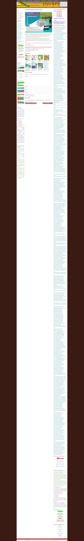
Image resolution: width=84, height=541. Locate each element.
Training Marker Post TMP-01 (58, 403)
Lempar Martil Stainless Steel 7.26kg (59, 299)
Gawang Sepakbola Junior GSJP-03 (59, 157)
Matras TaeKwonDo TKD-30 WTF (59, 430)
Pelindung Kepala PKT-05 (58, 149)
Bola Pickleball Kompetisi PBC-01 (59, 59)
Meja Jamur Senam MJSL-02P (58, 36)
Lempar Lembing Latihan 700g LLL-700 (60, 236)
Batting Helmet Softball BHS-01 (59, 367)
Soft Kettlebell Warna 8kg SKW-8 (59, 152)
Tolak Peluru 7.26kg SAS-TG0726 (59, 137)
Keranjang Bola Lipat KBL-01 (58, 298)
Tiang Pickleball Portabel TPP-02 (59, 47)
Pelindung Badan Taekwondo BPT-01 (59, 447)
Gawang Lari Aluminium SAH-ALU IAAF (60, 238)
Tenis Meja (19, 41)
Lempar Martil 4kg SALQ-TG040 (59, 141)
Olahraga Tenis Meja (56, 7)
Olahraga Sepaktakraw (42, 7)
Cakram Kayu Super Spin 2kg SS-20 (59, 168)
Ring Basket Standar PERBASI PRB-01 (60, 452)
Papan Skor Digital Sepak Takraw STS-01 (60, 392)
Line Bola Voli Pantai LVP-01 (58, 322)
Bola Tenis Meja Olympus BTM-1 (59, 365)
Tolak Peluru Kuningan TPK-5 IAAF (59, 385)
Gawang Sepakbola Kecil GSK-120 (59, 351)
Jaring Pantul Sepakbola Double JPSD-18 (60, 229)
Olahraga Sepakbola (30, 7)
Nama (26, 86)
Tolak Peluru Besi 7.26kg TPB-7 (59, 419)
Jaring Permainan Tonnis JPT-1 (33, 9)
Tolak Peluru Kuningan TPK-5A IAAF (59, 292)
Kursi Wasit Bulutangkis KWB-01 (59, 126)
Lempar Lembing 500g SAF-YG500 (59, 135)
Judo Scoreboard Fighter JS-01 (58, 454)
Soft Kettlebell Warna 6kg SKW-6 (59, 153)
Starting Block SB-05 (57, 340)
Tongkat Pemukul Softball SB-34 (59, 368)
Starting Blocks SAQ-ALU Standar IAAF (60, 239)
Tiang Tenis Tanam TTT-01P (58, 309)
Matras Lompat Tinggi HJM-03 (58, 384)
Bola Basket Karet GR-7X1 (58, 118)
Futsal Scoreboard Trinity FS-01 (58, 453)
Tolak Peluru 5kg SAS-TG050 (58, 136)
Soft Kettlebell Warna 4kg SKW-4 (59, 154)
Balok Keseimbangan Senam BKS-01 (59, 345)
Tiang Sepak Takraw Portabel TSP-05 (59, 124)
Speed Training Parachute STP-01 (59, 335)
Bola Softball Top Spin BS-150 (58, 370)
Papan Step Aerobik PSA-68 (58, 193)
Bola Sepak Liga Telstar (57, 214)
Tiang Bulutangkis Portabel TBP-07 (59, 178)
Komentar (27, 76)
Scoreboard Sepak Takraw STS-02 (59, 393)
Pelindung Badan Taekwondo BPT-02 (59, 210)
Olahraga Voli (61, 7)
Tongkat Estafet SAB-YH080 (58, 256)
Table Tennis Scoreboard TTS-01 (59, 413)
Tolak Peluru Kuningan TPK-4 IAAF (59, 443)
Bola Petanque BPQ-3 (57, 73)
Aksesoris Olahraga (23, 0)
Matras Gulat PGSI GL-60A (58, 412)
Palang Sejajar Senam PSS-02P (58, 297)
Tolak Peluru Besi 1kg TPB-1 (58, 230)
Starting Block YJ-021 (57, 101)
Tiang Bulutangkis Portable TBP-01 (59, 29)
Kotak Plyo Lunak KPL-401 (58, 66)
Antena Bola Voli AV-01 (57, 324)
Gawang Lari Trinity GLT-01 (58, 197)
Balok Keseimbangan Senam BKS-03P (59, 65)
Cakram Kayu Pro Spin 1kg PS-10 (59, 436)
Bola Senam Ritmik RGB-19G (58, 97)
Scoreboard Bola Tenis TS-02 (58, 222)
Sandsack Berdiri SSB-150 (58, 361)
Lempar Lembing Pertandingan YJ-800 (60, 248)
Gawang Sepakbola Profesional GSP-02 (60, 119)
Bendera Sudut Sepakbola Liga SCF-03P (60, 262)
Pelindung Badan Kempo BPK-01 (59, 279)
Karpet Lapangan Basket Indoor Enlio (59, 380)
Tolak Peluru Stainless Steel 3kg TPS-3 (60, 396)
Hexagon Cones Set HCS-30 (58, 266)
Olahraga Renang (19, 7)
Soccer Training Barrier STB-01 (58, 343)
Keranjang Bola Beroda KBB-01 (59, 315)
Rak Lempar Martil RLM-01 (58, 310)
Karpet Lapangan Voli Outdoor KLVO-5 (60, 272)
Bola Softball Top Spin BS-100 (58, 371)
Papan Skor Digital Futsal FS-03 (58, 444)
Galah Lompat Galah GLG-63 (58, 75)
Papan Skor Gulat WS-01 (57, 386)
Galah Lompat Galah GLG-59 (58, 76)
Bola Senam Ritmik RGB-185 (58, 194)
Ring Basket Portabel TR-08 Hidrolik (59, 91)
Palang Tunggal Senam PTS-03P (58, 293)
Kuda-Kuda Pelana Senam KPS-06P (59, 192)
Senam (18, 35)
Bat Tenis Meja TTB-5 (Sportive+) (59, 280)
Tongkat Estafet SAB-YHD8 (58, 142)
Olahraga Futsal (56, 0)
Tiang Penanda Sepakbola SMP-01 (59, 402)
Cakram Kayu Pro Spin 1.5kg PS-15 (59, 437)
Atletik (18, 24)
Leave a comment (40, 11)
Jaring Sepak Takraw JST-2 (58, 226)
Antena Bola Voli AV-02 (57, 395)
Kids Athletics (19, 32)
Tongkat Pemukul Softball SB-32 (59, 369)
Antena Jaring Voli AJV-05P (58, 49)
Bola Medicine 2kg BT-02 (58, 45)
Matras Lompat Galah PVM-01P (58, 38)
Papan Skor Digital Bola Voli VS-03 (59, 435)
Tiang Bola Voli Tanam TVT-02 (58, 317)
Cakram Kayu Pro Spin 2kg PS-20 (59, 438)
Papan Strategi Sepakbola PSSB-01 (59, 333)
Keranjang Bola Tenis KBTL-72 (58, 96)
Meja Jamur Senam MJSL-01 (58, 114)
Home (18, 0)
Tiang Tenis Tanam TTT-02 (58, 93)
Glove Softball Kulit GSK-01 (58, 219)
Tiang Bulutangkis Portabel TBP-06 (59, 183)
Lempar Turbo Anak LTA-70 (58, 62)
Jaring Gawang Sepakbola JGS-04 (59, 446)
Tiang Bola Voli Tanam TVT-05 (58, 99)
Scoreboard (19, 34)
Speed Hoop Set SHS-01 (57, 339)
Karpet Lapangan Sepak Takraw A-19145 (60, 378)
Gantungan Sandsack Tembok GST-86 (59, 186)
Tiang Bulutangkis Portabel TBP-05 (59, 258)
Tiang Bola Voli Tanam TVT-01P (59, 318)
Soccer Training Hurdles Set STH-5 (59, 358)
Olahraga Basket (43, 0)
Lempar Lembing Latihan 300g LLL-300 (60, 32)
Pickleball (18, 33)
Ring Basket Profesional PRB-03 (31, 103)
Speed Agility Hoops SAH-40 (58, 253)
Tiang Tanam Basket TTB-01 (58, 406)
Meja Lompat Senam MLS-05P (58, 31)
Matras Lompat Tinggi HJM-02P (59, 37)
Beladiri (18, 27)
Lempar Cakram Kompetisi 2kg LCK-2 (60, 249)
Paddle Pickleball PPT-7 (57, 57)
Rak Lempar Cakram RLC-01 (58, 314)
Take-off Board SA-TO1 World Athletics (60, 212)
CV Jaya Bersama (34, 11)
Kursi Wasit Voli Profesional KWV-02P (60, 79)
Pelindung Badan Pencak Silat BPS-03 (59, 131)
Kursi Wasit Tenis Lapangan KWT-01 (59, 448)
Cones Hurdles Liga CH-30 (58, 357)
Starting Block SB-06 (57, 188)
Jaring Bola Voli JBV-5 (57, 189)
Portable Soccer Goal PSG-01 (58, 336)
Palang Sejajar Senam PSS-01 (58, 348)
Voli (18, 42)
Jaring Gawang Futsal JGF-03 (58, 341)
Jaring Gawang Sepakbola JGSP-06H (59, 185)
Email (26, 89)
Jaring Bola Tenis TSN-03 (58, 88)
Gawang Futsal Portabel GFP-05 (58, 184)
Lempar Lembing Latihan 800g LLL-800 (60, 237)
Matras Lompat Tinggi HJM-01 (58, 427)
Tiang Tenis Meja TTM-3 (57, 180)
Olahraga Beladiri (49, 0)
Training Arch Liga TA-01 (58, 353)
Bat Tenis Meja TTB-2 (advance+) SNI (59, 282)
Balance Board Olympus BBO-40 (59, 150)
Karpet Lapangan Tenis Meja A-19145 (59, 377)
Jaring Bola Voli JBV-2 (57, 223)
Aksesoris (18, 23)
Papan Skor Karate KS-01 (57, 414)
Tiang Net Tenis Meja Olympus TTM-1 (60, 342)
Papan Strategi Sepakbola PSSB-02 (59, 261)
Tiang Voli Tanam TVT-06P (58, 80)
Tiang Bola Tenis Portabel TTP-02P (59, 204)
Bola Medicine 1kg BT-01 (58, 30)
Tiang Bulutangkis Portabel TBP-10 (59, 134)
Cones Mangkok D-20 (57, 53)
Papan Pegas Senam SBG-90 (58, 405)
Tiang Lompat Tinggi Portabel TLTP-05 (60, 401)
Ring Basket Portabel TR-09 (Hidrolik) (60, 92)
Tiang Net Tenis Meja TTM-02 (58, 319)
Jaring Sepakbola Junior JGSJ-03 (59, 158)
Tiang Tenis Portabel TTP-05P (58, 46)
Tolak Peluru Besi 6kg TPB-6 (58, 420)
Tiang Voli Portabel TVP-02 (58, 307)
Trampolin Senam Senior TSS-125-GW (60, 143)
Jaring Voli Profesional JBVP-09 (59, 81)
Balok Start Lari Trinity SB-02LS (59, 344)
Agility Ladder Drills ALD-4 (58, 265)
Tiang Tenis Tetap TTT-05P (58, 54)
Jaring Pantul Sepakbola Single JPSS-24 (60, 227)
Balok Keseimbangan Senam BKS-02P (59, 308)
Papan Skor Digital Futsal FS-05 (58, 429)
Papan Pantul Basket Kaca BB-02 (59, 276)
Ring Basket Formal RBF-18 (58, 394)
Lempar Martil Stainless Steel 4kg (59, 306)
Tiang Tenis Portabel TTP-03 (47, 103)
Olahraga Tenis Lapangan (49, 7)
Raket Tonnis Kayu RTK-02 (58, 187)
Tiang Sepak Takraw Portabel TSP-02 (59, 449)
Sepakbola (19, 36)
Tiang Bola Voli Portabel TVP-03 (59, 160)
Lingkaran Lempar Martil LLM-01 (59, 220)
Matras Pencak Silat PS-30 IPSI (58, 431)
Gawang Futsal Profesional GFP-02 (59, 28)
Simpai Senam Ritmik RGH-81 (58, 196)
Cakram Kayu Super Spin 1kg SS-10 (59, 170)
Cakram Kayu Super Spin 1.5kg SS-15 (59, 169)
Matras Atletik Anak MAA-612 (58, 55)
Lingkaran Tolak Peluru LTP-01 (58, 221)
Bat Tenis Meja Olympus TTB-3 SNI (59, 409)
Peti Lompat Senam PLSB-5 (58, 67)
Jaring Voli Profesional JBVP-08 (59, 82)
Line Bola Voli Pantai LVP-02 (58, 56)
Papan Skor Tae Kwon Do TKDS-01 (59, 387)
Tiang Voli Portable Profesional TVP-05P (60, 50)
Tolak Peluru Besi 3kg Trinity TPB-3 (59, 423)
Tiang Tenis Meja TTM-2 (57, 179)
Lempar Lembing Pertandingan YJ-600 (60, 246)
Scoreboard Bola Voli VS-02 (58, 445)
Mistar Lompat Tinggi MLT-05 (58, 117)
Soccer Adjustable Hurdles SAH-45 (59, 359)
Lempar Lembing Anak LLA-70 (58, 72)
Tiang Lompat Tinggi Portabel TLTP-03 (60, 205)
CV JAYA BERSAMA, (29, 540)
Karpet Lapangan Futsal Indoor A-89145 (60, 376)
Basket (18, 26)
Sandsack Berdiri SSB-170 (58, 362)
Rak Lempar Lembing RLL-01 (58, 313)
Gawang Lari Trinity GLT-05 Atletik (59, 323)
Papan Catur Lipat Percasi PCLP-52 (59, 123)
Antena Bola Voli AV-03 (57, 349)
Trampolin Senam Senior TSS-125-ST (59, 63)
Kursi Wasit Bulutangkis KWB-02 (59, 391)
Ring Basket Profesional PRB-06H (59, 41)
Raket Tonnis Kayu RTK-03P (58, 167)
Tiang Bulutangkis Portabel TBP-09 (59, 140)
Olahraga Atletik (30, 0)
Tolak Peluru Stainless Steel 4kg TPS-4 (60, 397)
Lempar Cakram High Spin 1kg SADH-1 (60, 203)
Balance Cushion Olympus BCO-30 (59, 151)
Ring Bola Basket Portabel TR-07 (59, 166)
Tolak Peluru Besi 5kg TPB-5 (58, 421)
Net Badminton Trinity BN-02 (58, 426)
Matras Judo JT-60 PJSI (57, 428)
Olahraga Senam (25, 7)
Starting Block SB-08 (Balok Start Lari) (60, 64)
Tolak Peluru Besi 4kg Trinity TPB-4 (59, 422)
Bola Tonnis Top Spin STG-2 (58, 218)
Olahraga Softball (36, 7)
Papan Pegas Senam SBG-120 (58, 404)
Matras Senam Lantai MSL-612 (58, 71)
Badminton (19, 25)
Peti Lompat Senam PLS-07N (58, 110)
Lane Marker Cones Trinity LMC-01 (59, 360)
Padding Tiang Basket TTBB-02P (59, 100)
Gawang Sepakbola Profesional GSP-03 (60, 27)
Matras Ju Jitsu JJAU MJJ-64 (58, 122)
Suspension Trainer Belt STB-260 (59, 263)
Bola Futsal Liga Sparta (57, 213)
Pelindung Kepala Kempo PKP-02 (59, 211)
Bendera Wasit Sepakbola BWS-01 (59, 325)
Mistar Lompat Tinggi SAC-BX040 (59, 206)
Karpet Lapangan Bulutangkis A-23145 (60, 98)
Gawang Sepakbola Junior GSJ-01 (59, 145)
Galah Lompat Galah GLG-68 (58, 74)
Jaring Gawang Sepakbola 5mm (58, 159)
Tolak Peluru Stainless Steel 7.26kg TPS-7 (60, 400)
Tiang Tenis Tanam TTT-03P (58, 89)
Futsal (18, 31)
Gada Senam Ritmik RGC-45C (58, 195)
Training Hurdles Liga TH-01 (58, 352)
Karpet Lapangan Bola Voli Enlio (59, 379)
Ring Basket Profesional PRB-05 (59, 125)
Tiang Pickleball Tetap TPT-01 (58, 48)
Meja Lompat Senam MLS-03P (58, 316)
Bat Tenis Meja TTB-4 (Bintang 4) (59, 281)
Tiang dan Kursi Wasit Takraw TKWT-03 (60, 144)
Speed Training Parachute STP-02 (59, 334)
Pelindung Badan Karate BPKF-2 (59, 209)
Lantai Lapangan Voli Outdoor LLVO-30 (60, 267)
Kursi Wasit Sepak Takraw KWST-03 (59, 388)
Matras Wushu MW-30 (57, 366)
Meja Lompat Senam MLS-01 (58, 350)
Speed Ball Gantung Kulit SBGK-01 (59, 331)
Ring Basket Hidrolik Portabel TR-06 (59, 90)
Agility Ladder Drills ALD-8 (58, 264)
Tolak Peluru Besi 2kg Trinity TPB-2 (59, 418)
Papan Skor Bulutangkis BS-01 (58, 417)
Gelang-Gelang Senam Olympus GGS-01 (60, 257)
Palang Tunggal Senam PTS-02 (58, 215)
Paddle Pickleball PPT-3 (57, 58)
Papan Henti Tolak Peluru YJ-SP (58, 287)
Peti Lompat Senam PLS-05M (58, 109)
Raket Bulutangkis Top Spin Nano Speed (60, 255)
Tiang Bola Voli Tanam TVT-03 (58, 275)
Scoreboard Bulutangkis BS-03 (58, 383)
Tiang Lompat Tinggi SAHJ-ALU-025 (59, 296)
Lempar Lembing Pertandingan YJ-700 (60, 247)
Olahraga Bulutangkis (37, 0)
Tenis (18, 40)
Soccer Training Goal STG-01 (58, 332)
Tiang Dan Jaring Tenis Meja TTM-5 (59, 254)
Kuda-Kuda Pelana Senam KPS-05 (59, 228)
